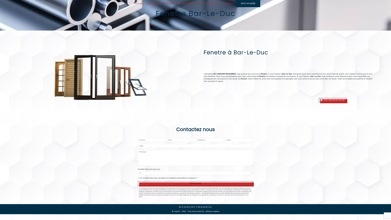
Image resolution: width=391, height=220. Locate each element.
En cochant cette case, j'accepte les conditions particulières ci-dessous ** (168, 178)
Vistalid (177, 211)
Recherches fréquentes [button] (195, 207)
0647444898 (248, 3)
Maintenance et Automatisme (180, 3)
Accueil (139, 3)
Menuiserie (153, 3)
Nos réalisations (210, 3)
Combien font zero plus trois (149, 169)
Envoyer (195, 183)
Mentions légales (212, 211)
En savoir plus (334, 100)
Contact (228, 3)
